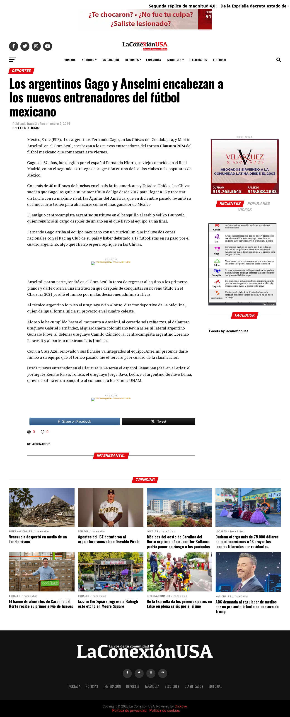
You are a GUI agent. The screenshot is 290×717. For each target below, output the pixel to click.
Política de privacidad (129, 710)
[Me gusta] (29, 432)
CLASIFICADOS (198, 59)
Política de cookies (164, 710)
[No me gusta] (43, 432)
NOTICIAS (88, 59)
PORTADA (69, 59)
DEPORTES (132, 59)
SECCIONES (174, 59)
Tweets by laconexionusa (228, 331)
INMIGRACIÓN (110, 59)
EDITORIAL (220, 59)
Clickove (181, 706)
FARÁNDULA (153, 59)
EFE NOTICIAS (28, 128)
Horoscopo (269, 304)
